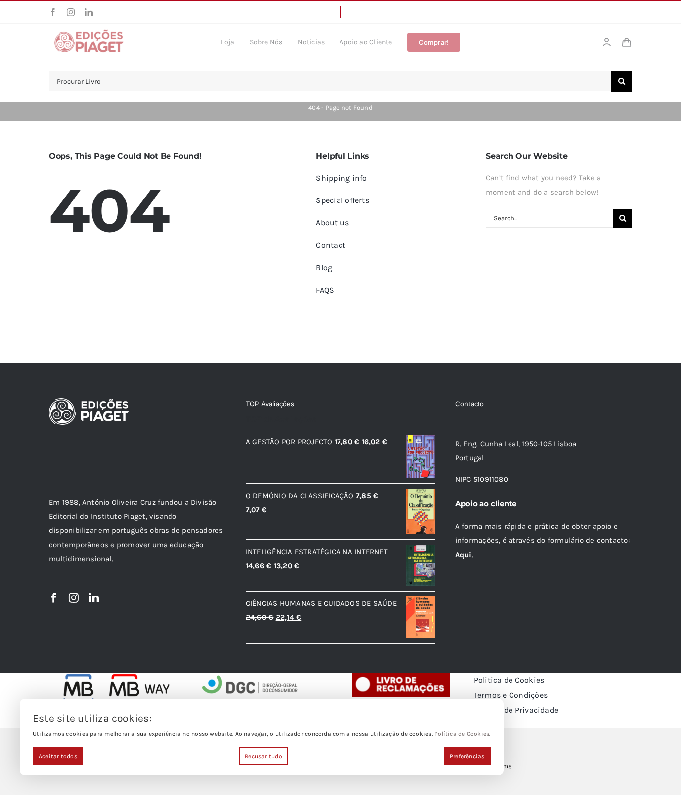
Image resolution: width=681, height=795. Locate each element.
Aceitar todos (58, 756)
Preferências (467, 756)
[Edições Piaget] (89, 32)
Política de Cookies (461, 733)
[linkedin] (89, 12)
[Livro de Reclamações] (401, 676)
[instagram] (71, 12)
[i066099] (250, 676)
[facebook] (53, 12)
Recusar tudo (263, 756)
